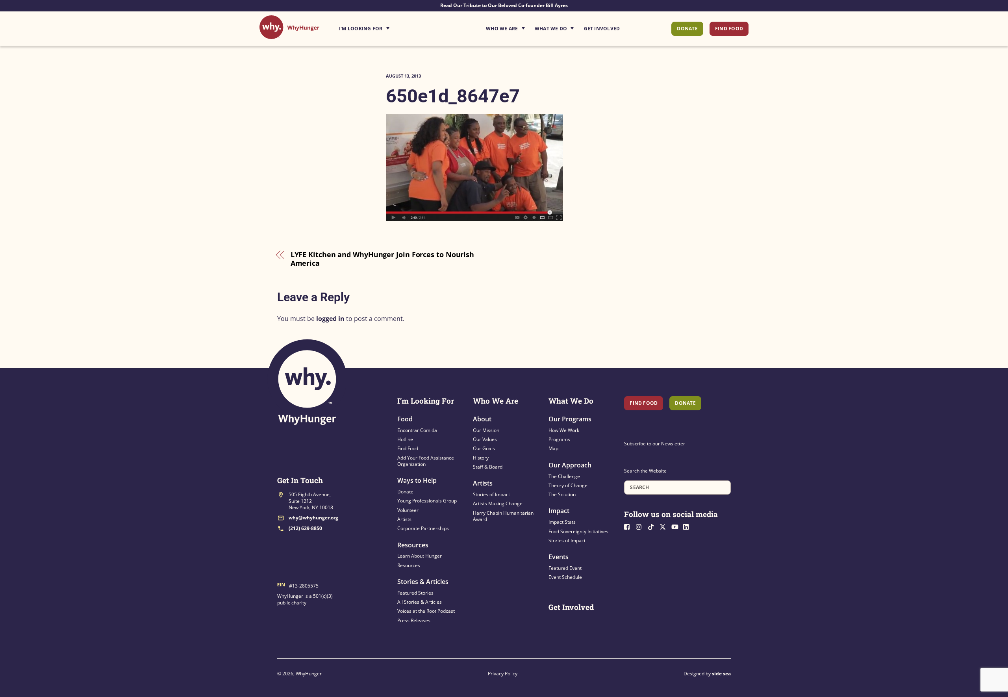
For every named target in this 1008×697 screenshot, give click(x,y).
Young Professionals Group (427, 500)
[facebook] (629, 526)
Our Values (485, 439)
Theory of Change (567, 485)
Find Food (729, 28)
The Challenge (564, 476)
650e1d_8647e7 (453, 96)
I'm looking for (386, 26)
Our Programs (569, 419)
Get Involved (602, 28)
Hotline (405, 439)
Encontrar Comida (417, 430)
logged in (330, 318)
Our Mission (486, 430)
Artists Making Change (498, 503)
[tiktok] (653, 526)
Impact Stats (562, 522)
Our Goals (484, 448)
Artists (404, 519)
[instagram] (641, 526)
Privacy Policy (502, 673)
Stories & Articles (422, 581)
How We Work (563, 430)
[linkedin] (688, 526)
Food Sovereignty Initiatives (578, 531)
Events (558, 556)
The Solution (562, 494)
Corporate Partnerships (423, 528)
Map (553, 448)
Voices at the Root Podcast (426, 611)
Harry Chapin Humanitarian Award (503, 516)
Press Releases (413, 620)
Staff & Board (487, 466)
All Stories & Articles (419, 602)
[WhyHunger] (289, 35)
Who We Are (502, 28)
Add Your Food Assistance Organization (425, 460)
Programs (559, 439)
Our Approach (569, 465)
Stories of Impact (491, 494)
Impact (558, 510)
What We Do (551, 28)
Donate (687, 28)
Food (405, 419)
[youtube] (676, 526)
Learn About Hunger (419, 555)
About (482, 419)
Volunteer (408, 510)
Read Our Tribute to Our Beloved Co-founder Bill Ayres (504, 5)
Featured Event (565, 568)
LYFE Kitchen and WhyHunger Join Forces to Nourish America (382, 259)
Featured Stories (415, 592)
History (481, 457)
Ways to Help (417, 480)
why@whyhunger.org (313, 517)
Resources (412, 545)
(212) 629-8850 (305, 528)
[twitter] (665, 526)
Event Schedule (565, 577)
